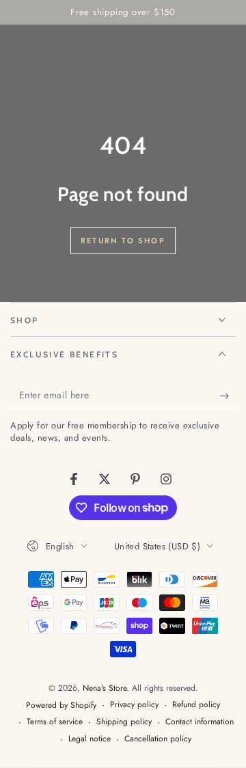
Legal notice (89, 739)
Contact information (199, 722)
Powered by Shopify (61, 705)
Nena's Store (104, 688)
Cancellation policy (157, 739)
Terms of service (55, 722)
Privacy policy (134, 705)
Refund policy (196, 705)
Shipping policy (124, 722)
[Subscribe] (228, 396)
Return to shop (123, 240)
